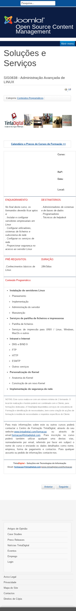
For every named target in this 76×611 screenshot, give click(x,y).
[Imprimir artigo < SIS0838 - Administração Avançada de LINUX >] (66, 90)
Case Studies (15, 534)
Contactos (9, 593)
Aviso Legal (10, 576)
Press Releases (16, 539)
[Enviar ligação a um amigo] (69, 90)
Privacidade (10, 582)
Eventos (12, 550)
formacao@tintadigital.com (27, 467)
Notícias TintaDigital (18, 545)
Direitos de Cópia (13, 598)
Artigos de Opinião (17, 528)
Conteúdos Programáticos (30, 98)
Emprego (12, 556)
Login (10, 561)
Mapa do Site (11, 587)
